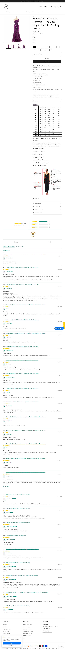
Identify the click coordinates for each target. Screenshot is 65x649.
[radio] (34, 40)
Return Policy (6, 631)
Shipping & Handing (7, 629)
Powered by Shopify (22, 648)
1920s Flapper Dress (27, 635)
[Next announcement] (61, 1)
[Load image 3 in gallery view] (19, 46)
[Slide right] (28, 46)
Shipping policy (48, 648)
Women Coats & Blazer (27, 624)
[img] (21, 223)
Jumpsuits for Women (27, 629)
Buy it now (46, 61)
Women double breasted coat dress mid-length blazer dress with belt (22, 575)
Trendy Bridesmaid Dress (28, 631)
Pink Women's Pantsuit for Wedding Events (16, 535)
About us (5, 624)
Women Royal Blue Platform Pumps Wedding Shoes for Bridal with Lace (22, 549)
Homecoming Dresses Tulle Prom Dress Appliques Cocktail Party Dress (22, 267)
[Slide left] (4, 46)
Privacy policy (35, 648)
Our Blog (5, 626)
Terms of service (41, 648)
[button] (9, 11)
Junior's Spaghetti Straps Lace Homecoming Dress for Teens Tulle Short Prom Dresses (25, 254)
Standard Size (38, 54)
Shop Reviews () (20, 246)
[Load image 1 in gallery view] (8, 46)
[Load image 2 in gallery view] (13, 46)
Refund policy (29, 648)
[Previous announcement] (3, 1)
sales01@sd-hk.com (47, 632)
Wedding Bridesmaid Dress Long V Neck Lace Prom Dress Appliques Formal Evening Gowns (27, 592)
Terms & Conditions (7, 633)
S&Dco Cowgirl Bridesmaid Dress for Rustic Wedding (18, 494)
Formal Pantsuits (26, 626)
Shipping (34, 33)
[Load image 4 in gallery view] (24, 46)
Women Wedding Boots (27, 633)
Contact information (55, 648)
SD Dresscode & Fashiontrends (14, 648)
